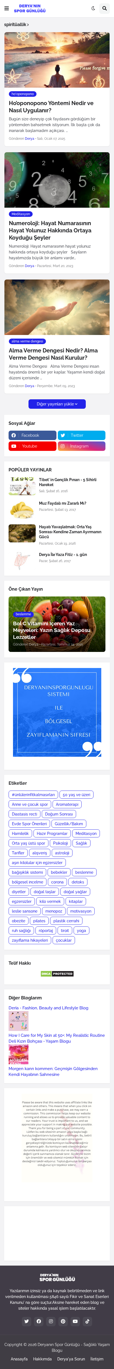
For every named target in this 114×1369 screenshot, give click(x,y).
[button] (6, 8)
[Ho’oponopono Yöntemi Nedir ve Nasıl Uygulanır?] (57, 60)
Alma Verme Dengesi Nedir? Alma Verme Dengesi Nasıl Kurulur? (53, 354)
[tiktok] (87, 1321)
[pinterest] (63, 1321)
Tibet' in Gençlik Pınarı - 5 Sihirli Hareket (68, 482)
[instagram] (51, 1321)
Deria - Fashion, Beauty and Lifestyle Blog (48, 1007)
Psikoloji (60, 843)
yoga (81, 930)
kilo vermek (50, 901)
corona (57, 882)
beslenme (84, 872)
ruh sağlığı (21, 930)
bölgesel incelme (27, 882)
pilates (39, 921)
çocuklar (64, 940)
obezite (18, 921)
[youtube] (75, 1321)
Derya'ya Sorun (71, 1359)
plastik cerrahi (66, 921)
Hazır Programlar (52, 833)
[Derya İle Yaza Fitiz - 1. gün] (22, 561)
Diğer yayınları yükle (55, 404)
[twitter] (26, 1321)
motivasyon (80, 911)
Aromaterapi (67, 804)
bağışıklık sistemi (27, 872)
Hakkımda (42, 1359)
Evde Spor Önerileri (29, 824)
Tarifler (18, 853)
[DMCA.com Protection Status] (57, 975)
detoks (78, 882)
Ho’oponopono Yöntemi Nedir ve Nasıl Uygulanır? (51, 107)
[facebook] (38, 1321)
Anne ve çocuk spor (30, 804)
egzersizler (22, 901)
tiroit (65, 930)
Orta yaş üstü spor (28, 843)
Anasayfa (19, 1359)
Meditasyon (86, 833)
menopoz (53, 911)
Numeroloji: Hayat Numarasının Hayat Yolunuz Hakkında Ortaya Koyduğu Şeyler (50, 230)
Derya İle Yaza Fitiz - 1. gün (63, 554)
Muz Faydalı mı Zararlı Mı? (62, 503)
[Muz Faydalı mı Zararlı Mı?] (22, 510)
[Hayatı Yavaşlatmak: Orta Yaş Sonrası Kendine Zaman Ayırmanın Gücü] (22, 533)
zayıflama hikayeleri (30, 940)
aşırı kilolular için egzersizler (37, 862)
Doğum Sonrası (59, 814)
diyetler (19, 892)
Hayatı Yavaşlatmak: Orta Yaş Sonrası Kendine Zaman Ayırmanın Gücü (70, 532)
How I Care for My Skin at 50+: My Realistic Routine (57, 1035)
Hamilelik (20, 833)
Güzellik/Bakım (69, 824)
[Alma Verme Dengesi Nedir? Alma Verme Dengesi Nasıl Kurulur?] (57, 307)
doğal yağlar (75, 892)
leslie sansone (24, 911)
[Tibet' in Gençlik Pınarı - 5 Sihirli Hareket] (22, 486)
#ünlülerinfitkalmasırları (33, 795)
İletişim (96, 1359)
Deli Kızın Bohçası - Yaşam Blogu (40, 1041)
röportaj (46, 930)
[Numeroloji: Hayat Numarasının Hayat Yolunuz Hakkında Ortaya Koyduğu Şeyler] (57, 180)
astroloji (62, 853)
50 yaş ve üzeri (76, 795)
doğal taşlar (45, 892)
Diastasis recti (24, 814)
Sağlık (81, 843)
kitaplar (76, 901)
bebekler (59, 872)
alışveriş (39, 853)
